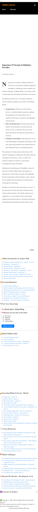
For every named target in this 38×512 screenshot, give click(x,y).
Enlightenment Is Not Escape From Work (16, 482)
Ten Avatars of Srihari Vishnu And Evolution (17, 296)
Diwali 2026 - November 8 (11, 417)
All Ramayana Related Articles (13, 451)
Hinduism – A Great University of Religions (17, 300)
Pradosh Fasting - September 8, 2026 (14, 268)
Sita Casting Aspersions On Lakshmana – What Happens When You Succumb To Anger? (20, 442)
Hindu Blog (8, 5)
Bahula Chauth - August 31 (11, 399)
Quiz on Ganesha (8, 339)
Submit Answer (8, 326)
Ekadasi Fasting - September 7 (12, 266)
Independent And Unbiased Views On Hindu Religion (19, 290)
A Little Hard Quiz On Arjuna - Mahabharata (17, 341)
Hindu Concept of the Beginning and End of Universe (19, 288)
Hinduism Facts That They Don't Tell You (16, 298)
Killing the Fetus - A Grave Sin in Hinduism (16, 470)
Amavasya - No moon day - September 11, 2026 (17, 270)
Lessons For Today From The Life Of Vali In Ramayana (20, 449)
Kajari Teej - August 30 (10, 397)
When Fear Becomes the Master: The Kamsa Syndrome (20, 486)
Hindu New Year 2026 (10, 403)
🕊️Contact (13, 9)
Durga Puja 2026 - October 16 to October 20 (16, 415)
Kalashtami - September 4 (11, 264)
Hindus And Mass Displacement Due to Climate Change (20, 468)
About (4, 9)
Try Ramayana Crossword (11, 345)
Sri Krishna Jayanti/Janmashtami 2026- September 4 (19, 405)
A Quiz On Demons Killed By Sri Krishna (16, 343)
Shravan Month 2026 (10, 278)
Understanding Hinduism (11, 286)
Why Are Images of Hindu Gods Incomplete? (17, 484)
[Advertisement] (19, 35)
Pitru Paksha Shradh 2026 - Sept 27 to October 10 (18, 411)
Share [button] (32, 250)
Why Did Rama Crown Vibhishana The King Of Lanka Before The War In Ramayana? (19, 434)
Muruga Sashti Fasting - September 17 (15, 272)
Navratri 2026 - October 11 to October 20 (16, 413)
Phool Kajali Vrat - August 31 (12, 401)
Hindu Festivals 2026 (10, 421)
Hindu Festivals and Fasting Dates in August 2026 (18, 276)
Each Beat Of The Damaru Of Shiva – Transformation (19, 480)
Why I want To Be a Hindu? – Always (14, 294)
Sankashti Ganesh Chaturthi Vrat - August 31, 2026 (18, 262)
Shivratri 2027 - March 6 (11, 419)
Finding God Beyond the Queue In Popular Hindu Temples (20, 458)
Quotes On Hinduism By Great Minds (15, 292)
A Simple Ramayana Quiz (11, 337)
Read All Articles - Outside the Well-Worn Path (18, 488)
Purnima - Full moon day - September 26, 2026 (17, 274)
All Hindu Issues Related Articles (13, 472)
